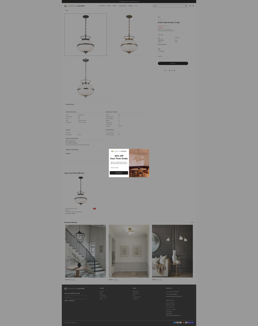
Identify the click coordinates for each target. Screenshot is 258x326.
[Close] (147, 150)
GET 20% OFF (119, 172)
